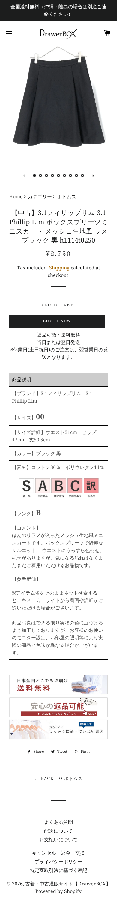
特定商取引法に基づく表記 (58, 870)
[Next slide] (92, 175)
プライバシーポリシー (58, 861)
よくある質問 (58, 822)
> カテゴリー (38, 196)
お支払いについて (58, 839)
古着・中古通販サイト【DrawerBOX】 (68, 883)
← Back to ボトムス (58, 779)
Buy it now (57, 321)
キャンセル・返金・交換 (58, 853)
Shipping (59, 267)
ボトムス (66, 196)
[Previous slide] (25, 175)
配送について (58, 830)
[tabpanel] (58, 103)
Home (16, 196)
